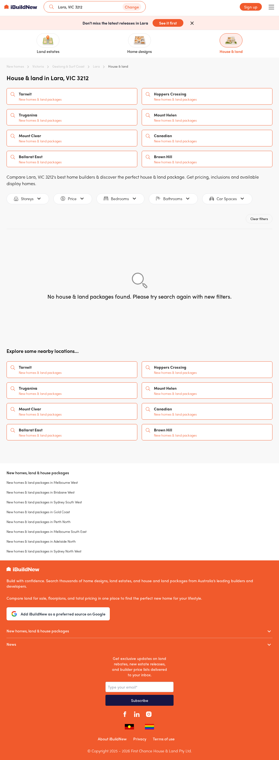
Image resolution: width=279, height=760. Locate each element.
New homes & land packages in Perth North (39, 521)
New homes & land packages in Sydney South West (44, 502)
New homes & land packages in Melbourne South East (47, 531)
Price (72, 198)
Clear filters (259, 218)
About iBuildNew (112, 738)
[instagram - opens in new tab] (148, 713)
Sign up (250, 7)
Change (132, 7)
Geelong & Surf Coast (68, 66)
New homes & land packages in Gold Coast (38, 511)
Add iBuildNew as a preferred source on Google (63, 614)
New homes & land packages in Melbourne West (42, 482)
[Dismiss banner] (192, 23)
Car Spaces (227, 198)
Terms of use (164, 738)
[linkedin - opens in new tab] (137, 713)
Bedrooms (120, 198)
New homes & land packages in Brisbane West (41, 492)
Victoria (38, 66)
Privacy (139, 738)
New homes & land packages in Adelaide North (41, 541)
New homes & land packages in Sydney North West (44, 551)
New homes (15, 66)
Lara (96, 66)
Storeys (27, 198)
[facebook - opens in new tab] (125, 713)
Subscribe (139, 700)
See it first (168, 23)
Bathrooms (172, 198)
